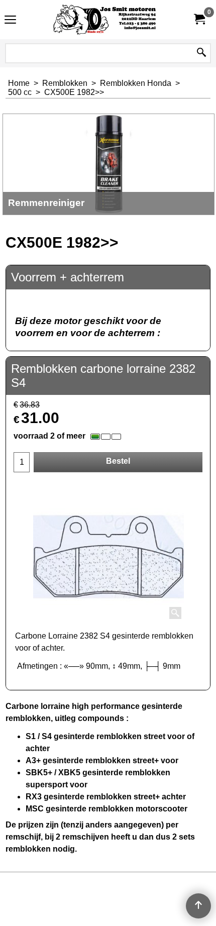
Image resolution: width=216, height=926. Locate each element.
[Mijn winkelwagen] (198, 19)
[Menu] (10, 21)
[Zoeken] (201, 53)
